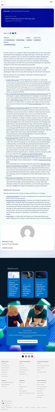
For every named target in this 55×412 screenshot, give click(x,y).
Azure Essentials (4, 374)
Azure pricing (21, 365)
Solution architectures (41, 367)
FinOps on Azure (22, 371)
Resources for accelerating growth (43, 365)
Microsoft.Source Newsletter (14, 178)
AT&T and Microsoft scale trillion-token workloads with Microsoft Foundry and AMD (41, 290)
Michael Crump (8, 20)
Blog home (7, 11)
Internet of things (20, 40)
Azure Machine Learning (10, 44)
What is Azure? (4, 363)
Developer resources (23, 386)
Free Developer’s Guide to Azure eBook (17, 108)
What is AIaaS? (39, 390)
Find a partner (4, 386)
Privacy (15, 407)
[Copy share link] (8, 33)
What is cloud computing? (41, 382)
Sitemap (3, 407)
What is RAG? (39, 397)
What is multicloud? (40, 384)
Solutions (39, 363)
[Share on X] (13, 33)
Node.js (16, 100)
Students (20, 388)
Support (38, 369)
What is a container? (40, 395)
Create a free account (12, 80)
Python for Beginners (35, 104)
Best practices (37, 40)
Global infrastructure (5, 367)
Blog (20, 384)
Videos (20, 395)
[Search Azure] (5, 1)
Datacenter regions (5, 369)
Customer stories (5, 376)
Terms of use (21, 407)
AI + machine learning (9, 40)
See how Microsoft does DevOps (16, 200)
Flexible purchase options (23, 369)
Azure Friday (10, 216)
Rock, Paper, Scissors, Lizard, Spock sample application (22, 156)
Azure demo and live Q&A (41, 371)
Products (21, 363)
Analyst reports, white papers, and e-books (26, 393)
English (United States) (7, 401)
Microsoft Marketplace (5, 384)
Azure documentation (12, 196)
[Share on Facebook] (10, 33)
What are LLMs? (40, 393)
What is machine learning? (41, 386)
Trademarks (27, 407)
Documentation (22, 382)
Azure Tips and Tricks (12, 138)
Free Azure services (22, 367)
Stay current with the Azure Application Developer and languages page (27, 94)
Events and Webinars (23, 390)
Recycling (38, 407)
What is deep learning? (41, 388)
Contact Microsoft (9, 407)
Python (21, 100)
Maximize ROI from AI (23, 374)
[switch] (53, 1)
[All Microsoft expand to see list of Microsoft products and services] (1, 1)
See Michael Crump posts (7, 247)
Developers (29, 40)
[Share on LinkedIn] (15, 33)
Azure (2, 4)
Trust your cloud (4, 371)
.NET (12, 100)
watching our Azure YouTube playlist (32, 154)
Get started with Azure (5, 365)
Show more (27, 47)
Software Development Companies (8, 382)
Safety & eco (33, 407)
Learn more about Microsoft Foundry (27, 341)
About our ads (44, 407)
